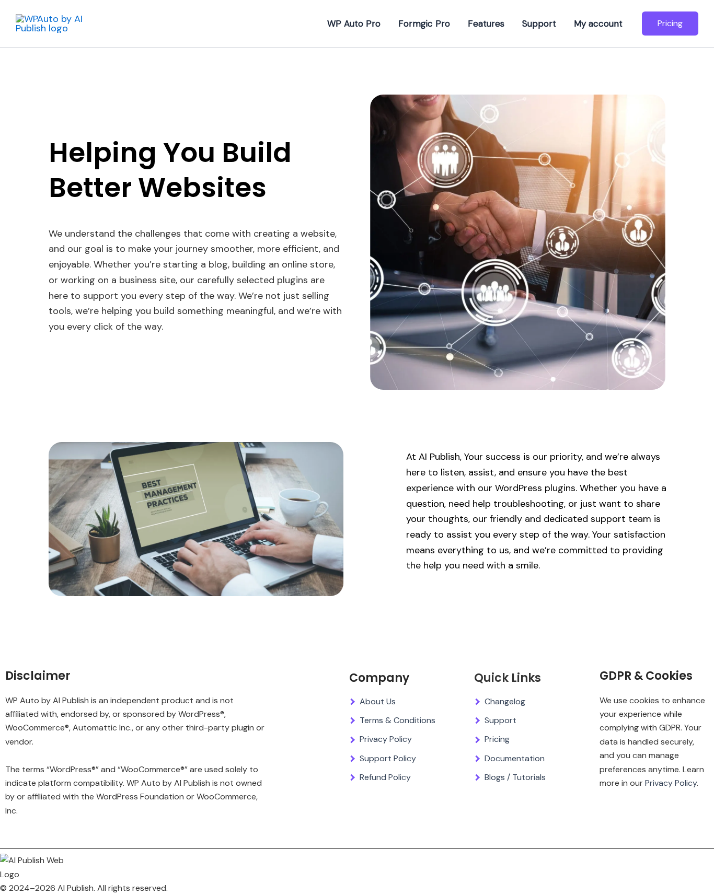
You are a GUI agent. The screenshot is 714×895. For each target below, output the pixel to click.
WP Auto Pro (354, 23)
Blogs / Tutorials (515, 777)
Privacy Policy (386, 739)
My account (598, 23)
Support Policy (388, 758)
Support (539, 23)
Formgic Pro (424, 23)
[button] (670, 23)
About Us (378, 701)
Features (486, 23)
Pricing (497, 739)
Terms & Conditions (397, 720)
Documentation (515, 758)
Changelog (505, 701)
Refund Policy (385, 777)
